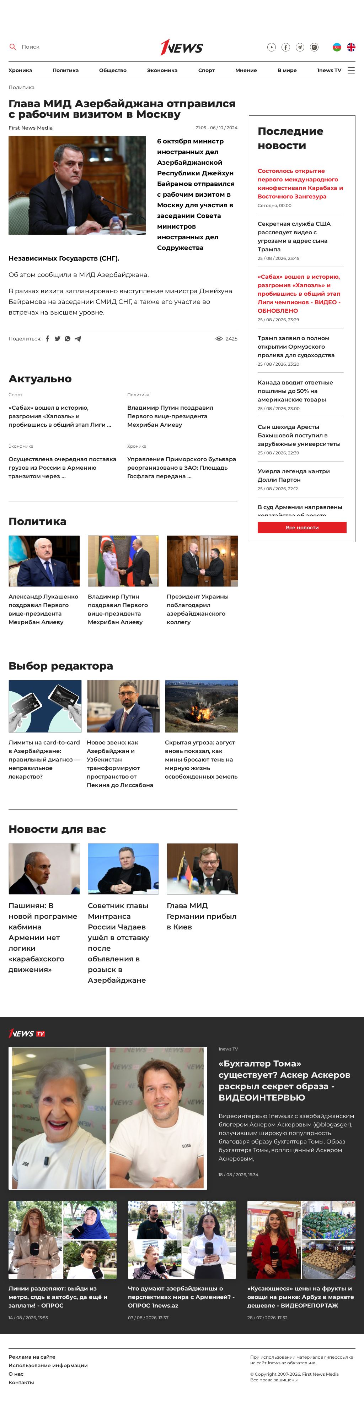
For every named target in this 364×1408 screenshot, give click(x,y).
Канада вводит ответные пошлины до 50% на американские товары (295, 391)
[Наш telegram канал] (300, 47)
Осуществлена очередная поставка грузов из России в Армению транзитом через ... (63, 468)
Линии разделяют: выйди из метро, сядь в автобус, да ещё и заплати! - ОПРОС (58, 1297)
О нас (16, 1373)
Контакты (21, 1382)
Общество (113, 70)
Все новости (302, 527)
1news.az (277, 1362)
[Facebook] (47, 338)
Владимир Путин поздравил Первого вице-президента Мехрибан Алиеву (170, 416)
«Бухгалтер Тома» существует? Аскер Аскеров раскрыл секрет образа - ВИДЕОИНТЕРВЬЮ (284, 1080)
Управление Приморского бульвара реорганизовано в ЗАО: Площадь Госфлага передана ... (181, 468)
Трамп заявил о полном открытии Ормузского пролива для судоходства (296, 347)
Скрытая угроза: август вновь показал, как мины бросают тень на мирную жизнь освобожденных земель (201, 759)
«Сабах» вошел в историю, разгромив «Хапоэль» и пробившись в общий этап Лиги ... (60, 416)
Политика (66, 70)
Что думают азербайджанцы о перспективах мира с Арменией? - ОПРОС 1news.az (181, 1297)
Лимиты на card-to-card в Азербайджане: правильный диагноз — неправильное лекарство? (44, 759)
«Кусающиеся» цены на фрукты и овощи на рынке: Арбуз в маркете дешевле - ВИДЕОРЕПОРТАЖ (300, 1297)
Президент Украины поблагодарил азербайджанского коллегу (198, 609)
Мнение (246, 70)
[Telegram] (77, 338)
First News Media (31, 128)
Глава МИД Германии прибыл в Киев (202, 916)
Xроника (20, 70)
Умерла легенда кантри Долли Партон (294, 475)
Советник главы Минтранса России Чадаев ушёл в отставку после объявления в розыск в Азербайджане (118, 942)
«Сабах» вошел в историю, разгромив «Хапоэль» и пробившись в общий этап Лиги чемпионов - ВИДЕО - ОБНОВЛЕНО (299, 293)
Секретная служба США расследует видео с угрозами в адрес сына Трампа (294, 236)
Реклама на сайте (32, 1356)
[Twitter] (57, 338)
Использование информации (48, 1365)
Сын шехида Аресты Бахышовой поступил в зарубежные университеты (299, 435)
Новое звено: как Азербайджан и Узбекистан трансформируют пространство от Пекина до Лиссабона (120, 763)
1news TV (329, 70)
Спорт (206, 70)
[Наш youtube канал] (271, 47)
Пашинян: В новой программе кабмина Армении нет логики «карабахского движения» (43, 937)
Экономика (162, 70)
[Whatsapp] (67, 338)
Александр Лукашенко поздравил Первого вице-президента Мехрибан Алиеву (43, 609)
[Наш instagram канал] (314, 47)
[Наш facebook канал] (286, 47)
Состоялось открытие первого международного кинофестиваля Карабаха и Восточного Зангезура (300, 184)
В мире (287, 70)
